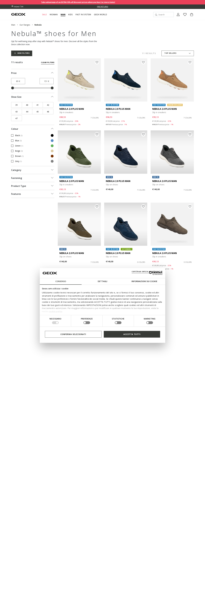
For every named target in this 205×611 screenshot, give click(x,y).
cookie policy (55, 311)
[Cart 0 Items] (190, 16)
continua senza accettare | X (147, 271)
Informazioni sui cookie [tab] (144, 281)
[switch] (86, 322)
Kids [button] (70, 14)
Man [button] (63, 14)
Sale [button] (44, 14)
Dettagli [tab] (102, 281)
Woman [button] (54, 14)
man (13, 24)
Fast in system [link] (83, 14)
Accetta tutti (131, 334)
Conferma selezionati (73, 334)
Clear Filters (47, 62)
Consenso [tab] (60, 281)
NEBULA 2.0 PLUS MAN (71, 108)
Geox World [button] (100, 14)
